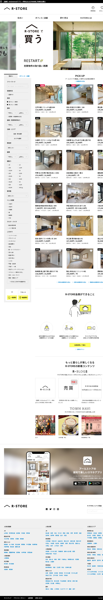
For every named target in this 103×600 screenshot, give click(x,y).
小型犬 (10, 204)
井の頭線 (11, 564)
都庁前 (69, 581)
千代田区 (89, 538)
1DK (10, 167)
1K (20, 165)
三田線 (17, 539)
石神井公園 (68, 567)
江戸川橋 (55, 575)
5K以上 (21, 187)
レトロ (10, 261)
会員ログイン (80, 349)
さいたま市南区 (91, 574)
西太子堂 (71, 543)
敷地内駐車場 (12, 225)
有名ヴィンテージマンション (16, 269)
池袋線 (6, 569)
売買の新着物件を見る (80, 282)
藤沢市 (94, 560)
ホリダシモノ (12, 241)
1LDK (20, 167)
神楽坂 (51, 573)
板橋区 (100, 538)
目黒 (51, 533)
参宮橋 (47, 551)
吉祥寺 (47, 535)
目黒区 (100, 533)
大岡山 (47, 546)
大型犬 (10, 207)
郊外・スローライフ (14, 275)
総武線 (18, 533)
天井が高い (12, 258)
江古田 (58, 567)
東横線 (6, 552)
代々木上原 (74, 573)
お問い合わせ (38, 598)
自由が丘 (60, 541)
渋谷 (55, 533)
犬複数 (10, 209)
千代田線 (28, 544)
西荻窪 (57, 535)
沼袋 (54, 567)
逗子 (74, 589)
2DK (10, 173)
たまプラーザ (64, 589)
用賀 (66, 543)
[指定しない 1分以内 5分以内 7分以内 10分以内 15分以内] (17, 147)
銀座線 (6, 544)
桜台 (63, 567)
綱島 (51, 589)
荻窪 (65, 535)
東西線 (23, 544)
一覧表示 (13, 297)
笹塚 (59, 559)
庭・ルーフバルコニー (15, 249)
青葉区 (94, 549)
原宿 (64, 533)
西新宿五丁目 (49, 581)
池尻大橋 (72, 541)
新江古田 (56, 581)
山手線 (6, 533)
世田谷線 (29, 552)
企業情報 (30, 598)
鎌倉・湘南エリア (13, 278)
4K (20, 182)
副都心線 (17, 547)
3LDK (20, 179)
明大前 (47, 561)
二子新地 (56, 589)
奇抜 (10, 247)
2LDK (20, 173)
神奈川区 (99, 549)
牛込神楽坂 (63, 581)
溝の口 (47, 589)
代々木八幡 (53, 551)
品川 (61, 535)
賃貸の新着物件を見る (64, 282)
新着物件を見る (80, 81)
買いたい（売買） (14, 104)
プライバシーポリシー (20, 598)
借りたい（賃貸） (14, 102)
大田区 (94, 535)
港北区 (89, 549)
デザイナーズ (12, 238)
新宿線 (22, 539)
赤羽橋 (47, 583)
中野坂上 (57, 583)
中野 (71, 533)
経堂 (74, 551)
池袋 (80, 533)
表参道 (61, 573)
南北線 (12, 547)
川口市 (99, 574)
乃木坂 (61, 575)
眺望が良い (12, 255)
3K (20, 176)
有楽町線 (34, 544)
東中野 (76, 533)
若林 (61, 546)
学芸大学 (54, 541)
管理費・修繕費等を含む (15, 116)
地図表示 (24, 297)
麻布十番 (75, 581)
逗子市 (99, 560)
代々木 (60, 533)
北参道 (56, 573)
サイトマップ (7, 598)
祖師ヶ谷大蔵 (67, 551)
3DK (10, 179)
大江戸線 (6, 539)
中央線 (23, 533)
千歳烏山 (64, 559)
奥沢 (51, 546)
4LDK (20, 184)
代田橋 (77, 559)
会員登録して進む (80, 345)
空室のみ (11, 94)
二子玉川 (56, 546)
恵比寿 (47, 533)
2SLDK (10, 176)
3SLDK (10, 182)
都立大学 (66, 541)
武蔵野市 (89, 543)
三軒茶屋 (48, 541)
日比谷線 (17, 544)
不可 (10, 218)
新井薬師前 (49, 567)
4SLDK (10, 187)
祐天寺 (57, 543)
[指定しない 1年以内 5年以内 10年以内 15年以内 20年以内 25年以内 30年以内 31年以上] (17, 195)
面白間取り (12, 244)
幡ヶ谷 (51, 559)
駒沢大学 (78, 541)
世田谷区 (89, 533)
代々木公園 (67, 573)
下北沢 (55, 554)
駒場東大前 (71, 559)
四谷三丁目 (49, 575)
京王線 (6, 564)
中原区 (94, 555)
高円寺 (52, 535)
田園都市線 (12, 552)
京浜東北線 (12, 533)
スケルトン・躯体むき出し (16, 272)
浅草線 (12, 539)
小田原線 (6, 558)
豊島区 (99, 535)
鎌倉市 (89, 560)
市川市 (89, 566)
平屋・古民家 (12, 264)
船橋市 (94, 566)
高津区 (89, 555)
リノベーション (13, 235)
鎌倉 (70, 589)
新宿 (68, 533)
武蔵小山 (77, 543)
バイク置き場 (12, 228)
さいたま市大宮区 (92, 572)
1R (9, 165)
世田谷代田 (49, 554)
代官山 (47, 543)
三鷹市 (95, 543)
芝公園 (52, 583)
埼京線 (28, 533)
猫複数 (10, 215)
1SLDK (10, 170)
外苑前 (66, 575)
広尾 (47, 573)
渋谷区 (95, 533)
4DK (10, 184)
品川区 (89, 535)
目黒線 (18, 552)
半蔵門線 (6, 547)
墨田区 (95, 538)
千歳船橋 (60, 551)
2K (20, 170)
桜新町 (62, 543)
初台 (47, 559)
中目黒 (52, 543)
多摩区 (99, 555)
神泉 (55, 559)
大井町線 (23, 552)
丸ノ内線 (11, 544)
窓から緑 (11, 252)
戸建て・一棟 (12, 266)
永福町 (52, 561)
